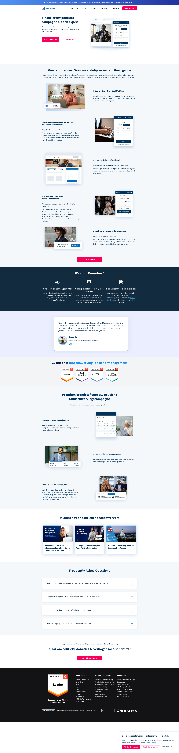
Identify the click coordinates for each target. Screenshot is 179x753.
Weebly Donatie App (124, 689)
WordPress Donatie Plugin (126, 680)
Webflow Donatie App (125, 692)
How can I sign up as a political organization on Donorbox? (69, 623)
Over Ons (79, 682)
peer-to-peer (46, 492)
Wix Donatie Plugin (124, 687)
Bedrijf (103, 8)
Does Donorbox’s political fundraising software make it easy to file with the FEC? (78, 583)
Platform (74, 8)
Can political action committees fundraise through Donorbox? (71, 610)
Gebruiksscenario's (103, 675)
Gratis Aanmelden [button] (50, 39)
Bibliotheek (80, 701)
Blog (77, 684)
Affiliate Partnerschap (84, 699)
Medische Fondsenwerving (104, 682)
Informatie (80, 675)
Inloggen (115, 8)
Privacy (78, 694)
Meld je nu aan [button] (130, 8)
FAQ (77, 689)
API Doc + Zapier (123, 696)
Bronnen (93, 8)
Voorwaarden (81, 692)
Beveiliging (80, 696)
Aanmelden (128, 2)
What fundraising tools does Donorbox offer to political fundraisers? (73, 597)
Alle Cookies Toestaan (131, 747)
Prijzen (84, 8)
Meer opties (166, 747)
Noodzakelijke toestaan (150, 747)
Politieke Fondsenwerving (104, 680)
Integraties (121, 675)
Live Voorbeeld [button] (70, 39)
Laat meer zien (151, 743)
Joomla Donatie (122, 694)
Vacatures (79, 687)
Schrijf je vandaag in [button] (89, 658)
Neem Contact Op (82, 680)
